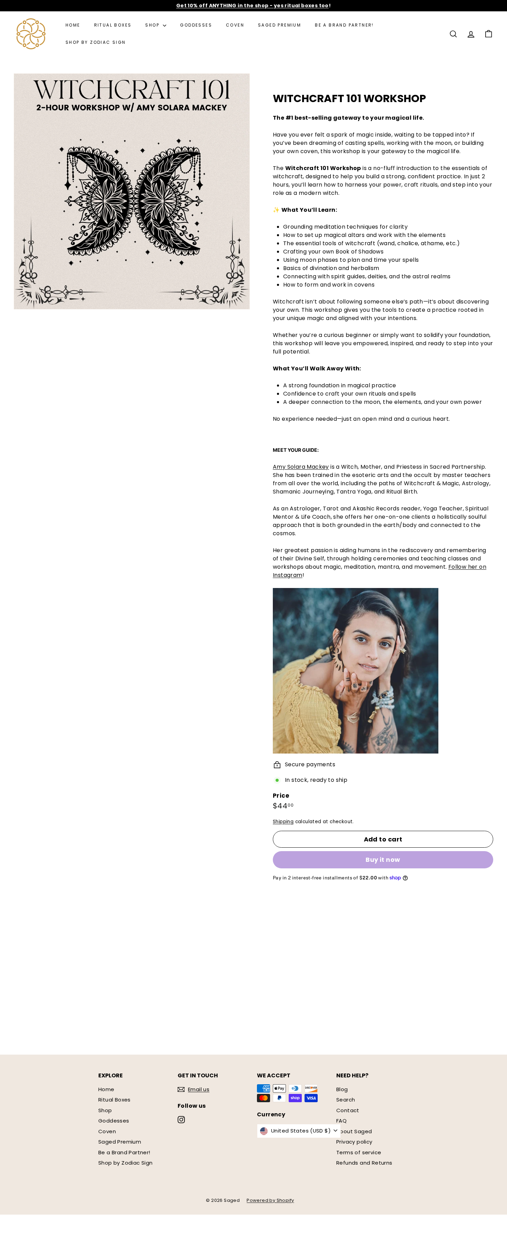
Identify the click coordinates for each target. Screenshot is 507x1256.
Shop (153, 25)
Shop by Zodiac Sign (96, 42)
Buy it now (383, 859)
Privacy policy (354, 1141)
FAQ (341, 1120)
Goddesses (196, 25)
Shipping (283, 821)
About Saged (354, 1131)
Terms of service (358, 1152)
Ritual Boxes (113, 25)
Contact (347, 1110)
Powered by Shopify (270, 1200)
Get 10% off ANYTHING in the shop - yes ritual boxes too (252, 5)
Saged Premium (279, 25)
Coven (235, 25)
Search (345, 1099)
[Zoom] (131, 191)
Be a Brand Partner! (344, 25)
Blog (342, 1089)
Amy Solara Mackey (301, 467)
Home (73, 25)
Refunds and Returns (364, 1162)
